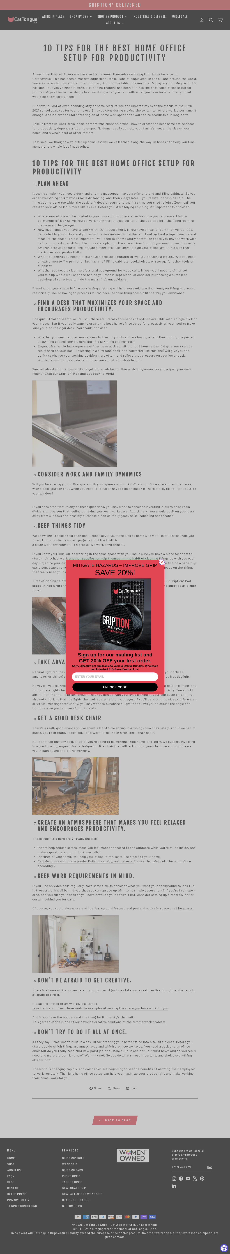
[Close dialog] (161, 562)
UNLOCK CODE (115, 687)
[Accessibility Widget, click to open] (224, 1248)
